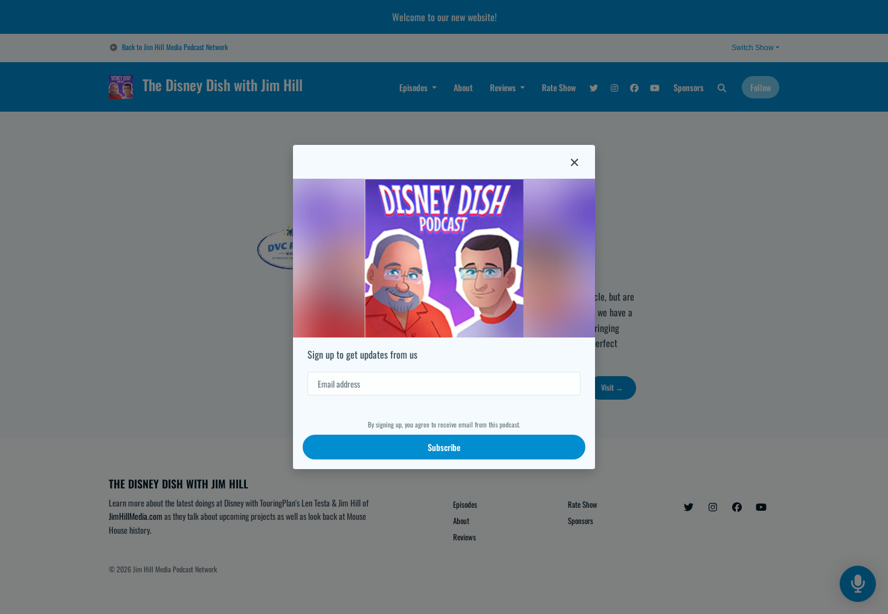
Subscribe (444, 447)
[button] (574, 162)
